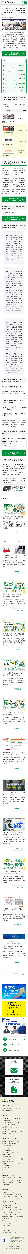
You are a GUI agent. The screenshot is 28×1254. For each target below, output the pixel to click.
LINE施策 (3, 1143)
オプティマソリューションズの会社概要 (14, 87)
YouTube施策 (12, 1143)
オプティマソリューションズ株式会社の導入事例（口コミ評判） (15, 79)
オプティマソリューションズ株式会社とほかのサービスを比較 (15, 66)
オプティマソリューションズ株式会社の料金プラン (15, 75)
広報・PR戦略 (17, 1210)
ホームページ (4, 1163)
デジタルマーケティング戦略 (8, 1214)
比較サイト (15, 1152)
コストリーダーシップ (12, 1199)
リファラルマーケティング (8, 1157)
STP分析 (14, 1203)
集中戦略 (12, 1201)
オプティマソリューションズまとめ (13, 90)
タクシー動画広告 (5, 1184)
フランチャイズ (5, 1124)
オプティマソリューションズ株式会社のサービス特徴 (15, 70)
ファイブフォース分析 (6, 1194)
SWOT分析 (18, 1194)
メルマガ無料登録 (14, 1050)
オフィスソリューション (7, 1122)
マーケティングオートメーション (9, 1168)
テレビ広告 (16, 1184)
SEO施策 (3, 1141)
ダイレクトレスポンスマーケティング (10, 1221)
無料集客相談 (15, 1252)
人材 (18, 1122)
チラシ (20, 1178)
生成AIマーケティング (6, 1225)
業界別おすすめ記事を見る (8, 1110)
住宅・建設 (4, 1127)
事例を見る (17, 1108)
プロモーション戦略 (6, 1210)
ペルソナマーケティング (7, 1218)
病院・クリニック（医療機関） (9, 1131)
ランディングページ (16, 1163)
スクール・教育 (5, 1129)
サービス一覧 (12, 1039)
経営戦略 (3, 1192)
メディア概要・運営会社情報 (8, 1233)
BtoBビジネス (4, 1118)
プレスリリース (5, 1170)
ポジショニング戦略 (6, 1207)
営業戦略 (3, 1212)
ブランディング (5, 1203)
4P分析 (16, 1207)
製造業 (13, 1124)
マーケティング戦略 (6, 1205)
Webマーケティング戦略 (7, 1216)
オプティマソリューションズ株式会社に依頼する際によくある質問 (15, 83)
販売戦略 (11, 1212)
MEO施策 (11, 1141)
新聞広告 (3, 1182)
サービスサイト (5, 1165)
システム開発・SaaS (16, 1118)
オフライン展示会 (15, 1180)
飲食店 (10, 1133)
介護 (21, 1131)
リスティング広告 (5, 1159)
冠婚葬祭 (3, 1133)
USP (2, 1199)
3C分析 (3, 1196)
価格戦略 (18, 1212)
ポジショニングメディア (7, 1150)
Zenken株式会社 (16, 1246)
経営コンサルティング (6, 1120)
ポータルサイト (5, 1152)
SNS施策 (18, 1141)
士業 (16, 1127)
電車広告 (18, 1182)
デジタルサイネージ (6, 1178)
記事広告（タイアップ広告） (8, 1161)
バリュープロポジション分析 (15, 1196)
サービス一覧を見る (6, 1108)
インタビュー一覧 (14, 1045)
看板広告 (11, 1182)
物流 (11, 1127)
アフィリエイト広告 (18, 1159)
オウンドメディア (5, 1148)
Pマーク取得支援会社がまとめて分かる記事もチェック (13, 53)
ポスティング (4, 1180)
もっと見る (14, 974)
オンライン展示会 (5, 1154)
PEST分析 (11, 1192)
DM (15, 1178)
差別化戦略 (4, 1201)
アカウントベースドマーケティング (10, 1223)
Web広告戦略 (20, 1216)
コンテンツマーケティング (8, 1146)
